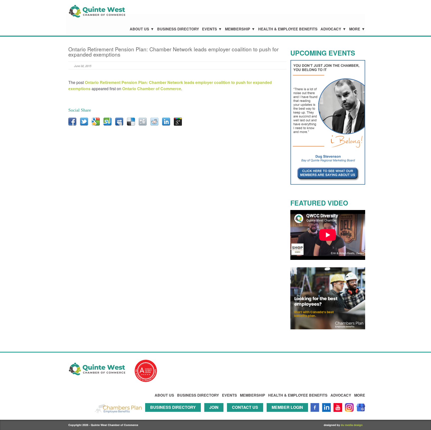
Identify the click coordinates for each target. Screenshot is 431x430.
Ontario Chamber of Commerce (151, 88)
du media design (352, 425)
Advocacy (331, 29)
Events (209, 29)
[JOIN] (215, 414)
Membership (237, 29)
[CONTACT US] (246, 414)
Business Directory (178, 29)
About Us (139, 29)
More (354, 29)
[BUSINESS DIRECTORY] (174, 414)
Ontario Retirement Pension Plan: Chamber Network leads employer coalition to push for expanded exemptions (173, 51)
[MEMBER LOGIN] (289, 414)
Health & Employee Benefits (288, 29)
